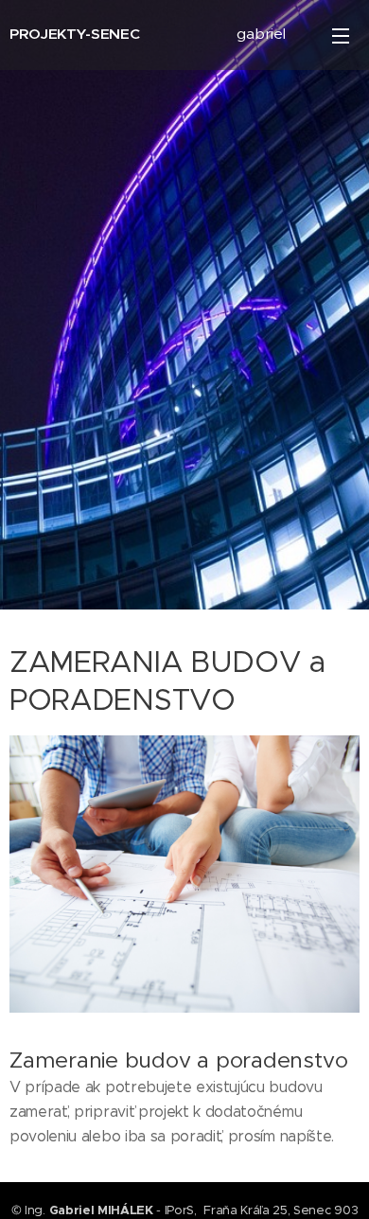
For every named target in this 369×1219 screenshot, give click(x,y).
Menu (341, 35)
